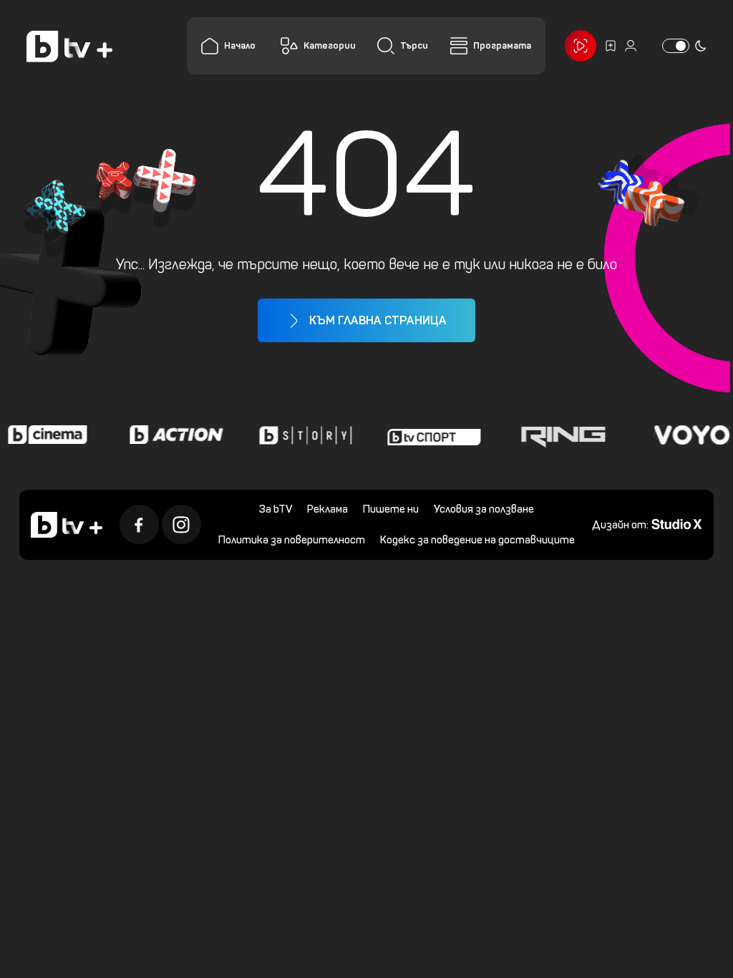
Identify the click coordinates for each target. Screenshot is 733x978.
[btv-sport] (428, 434)
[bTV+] (66, 525)
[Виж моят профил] (630, 46)
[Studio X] (676, 523)
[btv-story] (299, 434)
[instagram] (181, 524)
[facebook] (139, 524)
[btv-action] (170, 434)
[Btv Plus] (69, 46)
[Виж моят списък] (610, 46)
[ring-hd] (557, 434)
